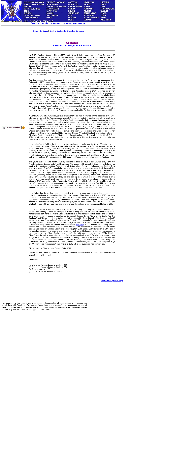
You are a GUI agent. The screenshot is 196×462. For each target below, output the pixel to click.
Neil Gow (79, 224)
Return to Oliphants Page (112, 281)
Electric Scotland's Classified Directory (67, 31)
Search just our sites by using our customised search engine (58, 23)
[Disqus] (44, 348)
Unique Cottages (40, 31)
